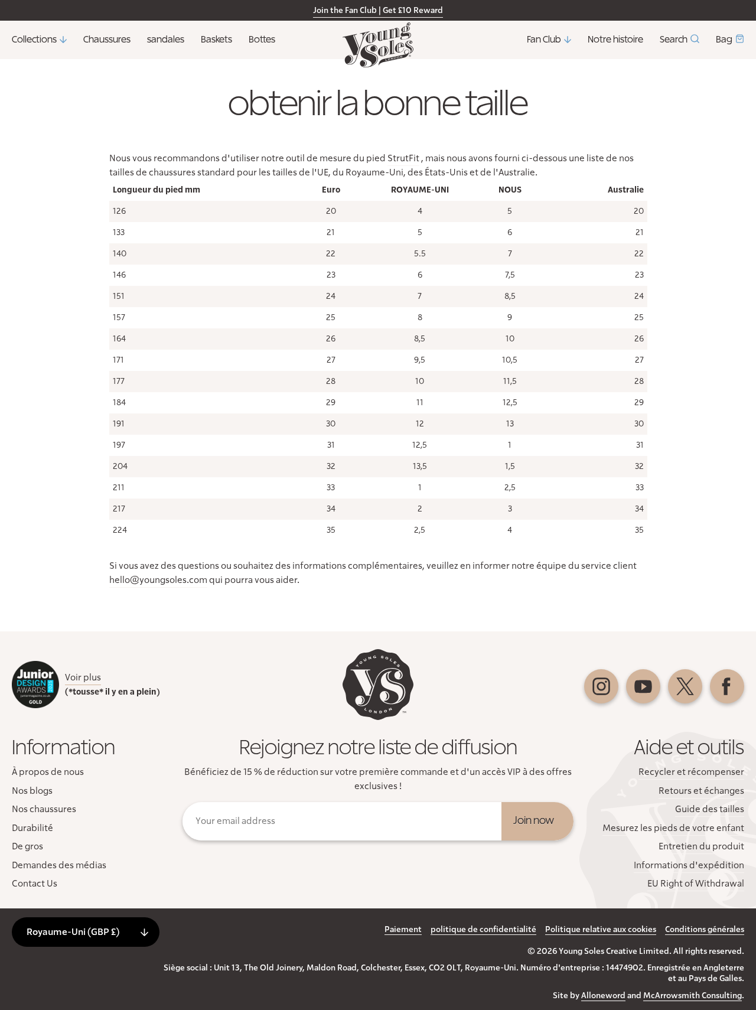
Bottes (262, 39)
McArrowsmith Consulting (692, 996)
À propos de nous (48, 772)
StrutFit (403, 158)
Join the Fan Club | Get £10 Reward (378, 10)
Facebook (727, 686)
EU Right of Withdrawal (695, 883)
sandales (165, 39)
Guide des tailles (709, 809)
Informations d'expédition (689, 865)
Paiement (403, 930)
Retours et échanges (701, 791)
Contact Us (34, 883)
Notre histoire (615, 39)
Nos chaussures (44, 809)
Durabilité (32, 828)
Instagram (601, 686)
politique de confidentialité (483, 930)
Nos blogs (32, 791)
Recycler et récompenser (691, 772)
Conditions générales (704, 930)
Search (673, 39)
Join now (533, 821)
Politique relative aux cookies (600, 930)
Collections (34, 39)
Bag (724, 39)
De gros (27, 846)
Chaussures (107, 39)
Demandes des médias (59, 865)
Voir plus (83, 677)
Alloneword (603, 996)
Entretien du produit (701, 846)
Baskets (216, 39)
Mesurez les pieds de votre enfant (673, 828)
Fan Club (544, 39)
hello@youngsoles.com (158, 580)
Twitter (685, 686)
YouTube (643, 686)
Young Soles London (378, 44)
